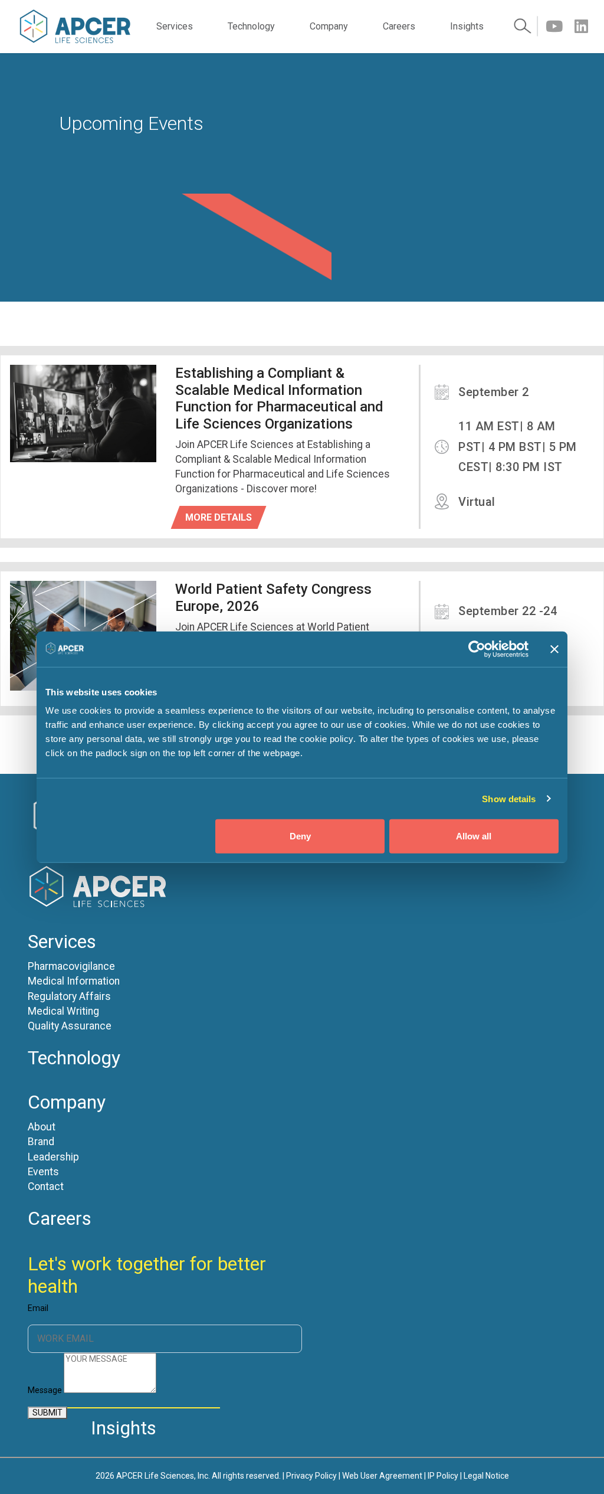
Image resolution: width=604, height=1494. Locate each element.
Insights (467, 26)
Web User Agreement (382, 1475)
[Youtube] (554, 26)
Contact (46, 1186)
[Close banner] (554, 649)
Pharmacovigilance (71, 966)
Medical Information (74, 981)
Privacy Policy (311, 1475)
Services (174, 26)
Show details (509, 798)
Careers (399, 26)
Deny (300, 836)
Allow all (473, 836)
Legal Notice (486, 1475)
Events (43, 1172)
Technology (251, 26)
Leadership (53, 1157)
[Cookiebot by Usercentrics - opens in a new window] (476, 649)
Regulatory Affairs (69, 996)
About (41, 1127)
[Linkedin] (581, 26)
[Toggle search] (525, 26)
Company (329, 26)
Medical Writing (63, 1011)
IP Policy (443, 1475)
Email (38, 1308)
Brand (41, 1142)
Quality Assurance (69, 1026)
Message (45, 1390)
